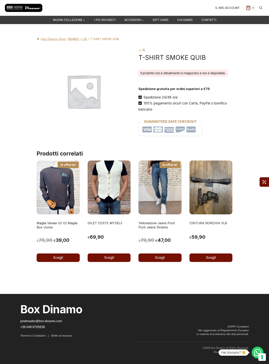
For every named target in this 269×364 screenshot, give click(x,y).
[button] (257, 352)
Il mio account (227, 8)
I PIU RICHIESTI (105, 20)
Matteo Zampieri (239, 352)
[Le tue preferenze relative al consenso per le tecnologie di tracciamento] (262, 357)
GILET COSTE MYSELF (105, 223)
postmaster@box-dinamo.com (41, 321)
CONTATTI (208, 20)
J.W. (142, 50)
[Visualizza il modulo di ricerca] (260, 7)
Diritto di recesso (61, 335)
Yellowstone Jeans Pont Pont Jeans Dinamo (156, 225)
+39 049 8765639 (32, 327)
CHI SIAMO (185, 20)
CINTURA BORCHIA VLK (208, 223)
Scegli (58, 257)
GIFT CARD (160, 20)
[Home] (38, 39)
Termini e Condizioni (32, 335)
